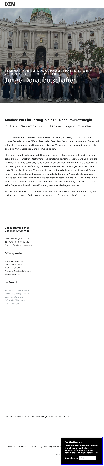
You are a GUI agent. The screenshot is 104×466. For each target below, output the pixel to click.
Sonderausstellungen (14, 297)
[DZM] (10, 4)
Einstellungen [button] (71, 458)
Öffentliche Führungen (15, 300)
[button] (98, 4)
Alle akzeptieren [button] (87, 458)
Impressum (10, 446)
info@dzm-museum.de (22, 245)
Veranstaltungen (12, 303)
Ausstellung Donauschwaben (17, 290)
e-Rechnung (37, 446)
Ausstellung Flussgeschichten (18, 293)
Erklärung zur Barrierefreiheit (56, 446)
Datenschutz (23, 446)
